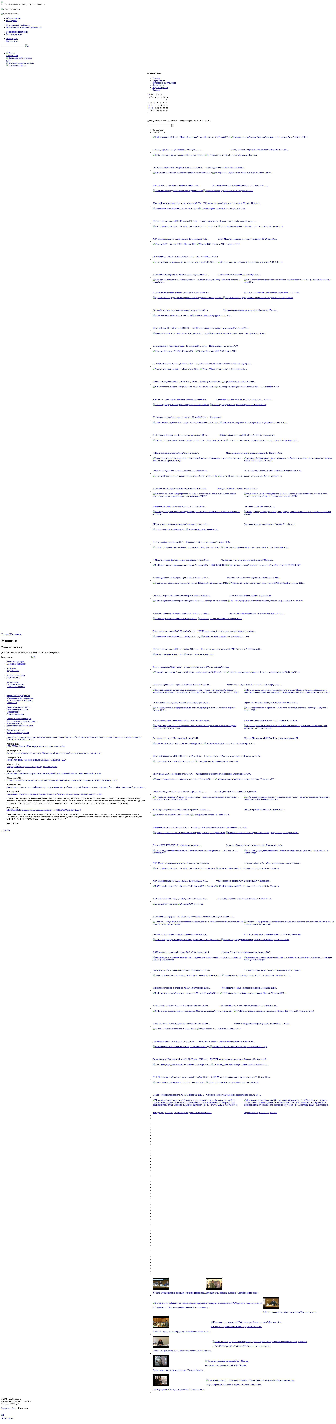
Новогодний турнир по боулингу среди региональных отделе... (262, 1023)
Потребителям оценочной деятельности (24, 27)
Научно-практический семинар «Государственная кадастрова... (224, 364)
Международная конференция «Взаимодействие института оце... (260, 150)
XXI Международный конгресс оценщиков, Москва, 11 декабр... (232, 203)
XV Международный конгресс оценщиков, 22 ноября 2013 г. (180, 417)
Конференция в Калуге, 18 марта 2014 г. (171, 827)
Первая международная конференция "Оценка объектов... (179, 1370)
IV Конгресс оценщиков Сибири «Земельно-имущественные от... (273, 471)
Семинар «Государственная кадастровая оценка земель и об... (180, 934)
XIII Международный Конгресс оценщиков (224, 167)
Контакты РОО (11, 14)
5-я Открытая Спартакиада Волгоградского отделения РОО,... (180, 435)
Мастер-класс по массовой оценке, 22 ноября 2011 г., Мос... (253, 578)
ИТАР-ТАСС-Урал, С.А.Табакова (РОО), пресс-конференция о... (241, 1346)
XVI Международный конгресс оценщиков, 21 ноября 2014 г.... (181, 578)
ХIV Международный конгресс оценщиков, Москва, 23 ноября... (227, 631)
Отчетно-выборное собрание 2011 (168, 542)
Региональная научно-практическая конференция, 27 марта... (250, 310)
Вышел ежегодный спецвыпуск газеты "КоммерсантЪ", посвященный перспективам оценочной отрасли (54, 753)
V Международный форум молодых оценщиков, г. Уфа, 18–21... (181, 560)
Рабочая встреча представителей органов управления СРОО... (223, 774)
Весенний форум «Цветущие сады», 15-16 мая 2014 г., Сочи (180, 346)
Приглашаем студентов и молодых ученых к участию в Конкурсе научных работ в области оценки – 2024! (54, 794)
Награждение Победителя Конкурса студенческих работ (32, 766)
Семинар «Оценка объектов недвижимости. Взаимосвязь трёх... (232, 756)
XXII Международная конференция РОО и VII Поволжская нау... (273, 934)
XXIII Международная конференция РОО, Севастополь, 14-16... (181, 952)
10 (149, 105)
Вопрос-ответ (12, 41)
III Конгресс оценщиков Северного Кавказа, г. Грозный (178, 167)
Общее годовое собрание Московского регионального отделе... (219, 827)
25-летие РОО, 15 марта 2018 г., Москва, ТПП (173, 257)
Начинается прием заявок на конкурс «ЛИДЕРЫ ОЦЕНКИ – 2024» (37, 760)
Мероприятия (159, 80)
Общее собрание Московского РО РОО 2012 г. (174, 1041)
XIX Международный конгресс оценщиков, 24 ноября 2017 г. (243, 899)
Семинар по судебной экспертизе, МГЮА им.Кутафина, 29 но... (181, 988)
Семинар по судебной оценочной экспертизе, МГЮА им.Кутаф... (182, 595)
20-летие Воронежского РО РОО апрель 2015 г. (250, 595)
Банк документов (14, 34)
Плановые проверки (16, 687)
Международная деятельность (20, 700)
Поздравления (13, 712)
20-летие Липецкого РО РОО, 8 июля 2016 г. (173, 364)
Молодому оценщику (16, 664)
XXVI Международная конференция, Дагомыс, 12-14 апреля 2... (239, 1059)
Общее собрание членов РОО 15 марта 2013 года (175, 221)
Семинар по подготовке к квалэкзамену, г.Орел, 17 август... (179, 792)
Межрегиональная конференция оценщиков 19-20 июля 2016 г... (255, 453)
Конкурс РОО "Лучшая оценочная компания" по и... (176, 185)
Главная (5, 634)
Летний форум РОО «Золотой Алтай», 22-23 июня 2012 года (180, 1059)
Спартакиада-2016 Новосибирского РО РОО (173, 774)
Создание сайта (8, 1408)
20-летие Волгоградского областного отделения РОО (177, 203)
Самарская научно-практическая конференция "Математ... (247, 560)
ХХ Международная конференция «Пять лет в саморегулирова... (182, 720)
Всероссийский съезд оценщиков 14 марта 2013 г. (208, 542)
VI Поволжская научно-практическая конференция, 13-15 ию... (272, 292)
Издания (156, 90)
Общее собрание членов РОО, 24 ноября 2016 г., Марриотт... (243, 881)
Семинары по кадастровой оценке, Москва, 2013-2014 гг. (269, 524)
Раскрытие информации (17, 32)
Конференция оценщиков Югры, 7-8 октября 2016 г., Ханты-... (244, 399)
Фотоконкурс (216, 417)
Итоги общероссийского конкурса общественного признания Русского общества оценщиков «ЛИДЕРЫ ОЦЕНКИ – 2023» (62, 780)
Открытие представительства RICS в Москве (225, 1365)
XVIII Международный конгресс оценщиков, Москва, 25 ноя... (181, 1006)
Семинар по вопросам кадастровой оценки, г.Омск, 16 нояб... (227, 381)
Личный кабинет (12, 9)
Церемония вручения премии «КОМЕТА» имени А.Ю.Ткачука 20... (231, 649)
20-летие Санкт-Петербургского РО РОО (171, 328)
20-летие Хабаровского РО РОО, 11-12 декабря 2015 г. (177, 756)
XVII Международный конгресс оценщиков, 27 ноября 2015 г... (220, 328)
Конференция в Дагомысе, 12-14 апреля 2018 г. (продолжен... (254, 685)
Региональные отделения (18, 732)
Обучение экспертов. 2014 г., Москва (260, 1113)
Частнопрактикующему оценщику (22, 721)
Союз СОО (12, 703)
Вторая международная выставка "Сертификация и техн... (232, 1293)
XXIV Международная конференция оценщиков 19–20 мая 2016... (247, 239)
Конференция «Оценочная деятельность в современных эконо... (181, 970)
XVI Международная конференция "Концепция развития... (179, 1293)
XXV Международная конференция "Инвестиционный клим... (181, 863)
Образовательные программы (20, 698)
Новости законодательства (18, 707)
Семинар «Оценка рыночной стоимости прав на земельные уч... (248, 1006)
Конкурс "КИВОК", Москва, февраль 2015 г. (238, 488)
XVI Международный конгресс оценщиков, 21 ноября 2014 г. (249, 988)
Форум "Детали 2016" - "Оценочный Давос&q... (236, 792)
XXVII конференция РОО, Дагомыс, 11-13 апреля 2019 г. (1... (180, 881)
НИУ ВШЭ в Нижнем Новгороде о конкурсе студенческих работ (36, 746)
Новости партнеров (15, 661)
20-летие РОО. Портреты (164, 916)
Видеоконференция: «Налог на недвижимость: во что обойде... (234, 1385)
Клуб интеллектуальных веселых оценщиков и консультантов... (181, 292)
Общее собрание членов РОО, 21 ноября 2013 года (175, 649)
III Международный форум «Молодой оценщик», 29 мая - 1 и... (181, 524)
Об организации (13, 18)
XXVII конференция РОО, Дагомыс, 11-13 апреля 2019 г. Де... (180, 239)
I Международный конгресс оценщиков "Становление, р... (179, 1389)
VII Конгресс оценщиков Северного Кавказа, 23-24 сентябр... (180, 399)
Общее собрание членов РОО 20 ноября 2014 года (206, 667)
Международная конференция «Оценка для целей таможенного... (182, 1113)
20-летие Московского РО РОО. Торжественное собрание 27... (272, 738)
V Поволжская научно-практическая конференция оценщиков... (225, 1041)
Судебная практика (15, 684)
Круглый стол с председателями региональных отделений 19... (181, 310)
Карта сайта (7, 1418)
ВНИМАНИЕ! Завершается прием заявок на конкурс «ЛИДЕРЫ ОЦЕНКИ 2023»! (44, 810)
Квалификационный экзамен (20, 726)
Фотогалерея (158, 85)
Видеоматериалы (160, 87)
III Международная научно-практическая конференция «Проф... (181, 702)
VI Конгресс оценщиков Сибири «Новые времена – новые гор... (182, 809)
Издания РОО (13, 671)
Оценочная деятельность (18, 709)
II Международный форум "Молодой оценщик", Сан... (177, 150)
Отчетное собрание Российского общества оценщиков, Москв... (272, 863)
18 (152, 108)
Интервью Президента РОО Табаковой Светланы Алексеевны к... (182, 1351)
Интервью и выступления (164, 83)
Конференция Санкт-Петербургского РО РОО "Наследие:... (179, 506)
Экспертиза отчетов (16, 730)
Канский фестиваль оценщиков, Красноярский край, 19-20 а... (256, 613)
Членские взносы (14, 723)
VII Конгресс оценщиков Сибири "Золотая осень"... (176, 453)
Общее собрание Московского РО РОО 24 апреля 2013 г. (178, 1095)
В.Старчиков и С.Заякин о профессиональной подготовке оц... (181, 1307)
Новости (156, 78)
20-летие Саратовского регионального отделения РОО (245, 952)
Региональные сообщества (18, 25)
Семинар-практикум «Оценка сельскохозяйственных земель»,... (228, 221)
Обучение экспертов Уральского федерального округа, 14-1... (233, 1095)
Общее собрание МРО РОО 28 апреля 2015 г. (264, 809)
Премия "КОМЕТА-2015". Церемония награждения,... (177, 845)
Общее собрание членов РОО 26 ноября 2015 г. (174, 631)
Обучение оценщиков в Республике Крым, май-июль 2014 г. (271, 702)
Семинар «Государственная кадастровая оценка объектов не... (180, 471)
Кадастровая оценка (16, 675)
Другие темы (12, 682)
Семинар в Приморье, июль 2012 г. (259, 506)
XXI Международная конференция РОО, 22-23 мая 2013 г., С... (240, 185)
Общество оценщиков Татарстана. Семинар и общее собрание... (181, 685)
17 (149, 108)
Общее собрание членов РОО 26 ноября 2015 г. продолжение (247, 435)
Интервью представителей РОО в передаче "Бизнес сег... (236, 1327)
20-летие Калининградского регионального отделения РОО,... (181, 274)
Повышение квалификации (19, 719)
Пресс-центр (12, 39)
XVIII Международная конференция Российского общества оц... (182, 1331)
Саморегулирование (16, 714)
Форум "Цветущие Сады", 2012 (167, 667)
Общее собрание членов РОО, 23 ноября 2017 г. (239, 274)
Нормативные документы (18, 695)
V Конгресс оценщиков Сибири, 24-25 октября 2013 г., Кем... (271, 720)
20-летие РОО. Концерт (207, 257)
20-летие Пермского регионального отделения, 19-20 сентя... (180, 488)
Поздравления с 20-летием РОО (223, 346)
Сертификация (13, 677)
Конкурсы (11, 668)
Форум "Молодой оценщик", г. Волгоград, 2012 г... (176, 381)
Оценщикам (11, 20)
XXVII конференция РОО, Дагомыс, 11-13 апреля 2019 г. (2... (180, 899)
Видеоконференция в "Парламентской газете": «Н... (176, 738)
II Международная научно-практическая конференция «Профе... (272, 970)
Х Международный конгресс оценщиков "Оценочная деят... (290, 1312)
